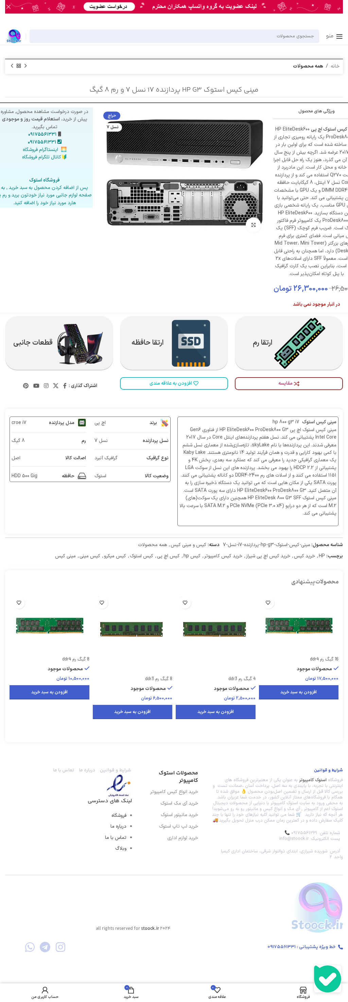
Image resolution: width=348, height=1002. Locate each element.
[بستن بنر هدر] (8, 7)
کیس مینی (90, 556)
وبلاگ (120, 848)
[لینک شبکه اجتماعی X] (56, 386)
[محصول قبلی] (25, 66)
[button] (299, 692)
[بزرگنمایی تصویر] (253, 225)
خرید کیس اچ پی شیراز (268, 556)
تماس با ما (115, 837)
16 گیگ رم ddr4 (324, 659)
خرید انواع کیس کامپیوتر (174, 791)
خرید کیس (304, 556)
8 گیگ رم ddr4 (75, 659)
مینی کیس (65, 556)
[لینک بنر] (184, 7)
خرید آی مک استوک (179, 803)
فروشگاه (118, 815)
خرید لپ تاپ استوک (178, 826)
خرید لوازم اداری (182, 838)
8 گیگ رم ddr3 (158, 679)
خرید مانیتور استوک (179, 814)
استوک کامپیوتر (313, 780)
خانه (335, 66)
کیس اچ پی (168, 556)
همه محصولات (308, 66)
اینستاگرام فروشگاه (40, 149)
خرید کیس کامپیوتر (223, 556)
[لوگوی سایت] (13, 35)
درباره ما (118, 826)
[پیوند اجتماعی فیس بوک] (65, 386)
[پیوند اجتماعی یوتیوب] (36, 386)
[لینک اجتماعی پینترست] (26, 386)
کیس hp (192, 556)
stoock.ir (150, 928)
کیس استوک (141, 556)
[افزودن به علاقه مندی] (268, 603)
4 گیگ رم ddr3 (242, 679)
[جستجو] (37, 36)
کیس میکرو (115, 556)
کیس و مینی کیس (188, 544)
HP (322, 556)
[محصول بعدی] (11, 66)
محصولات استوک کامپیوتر (178, 777)
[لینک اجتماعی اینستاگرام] (46, 386)
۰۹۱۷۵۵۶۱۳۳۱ (42, 134)
